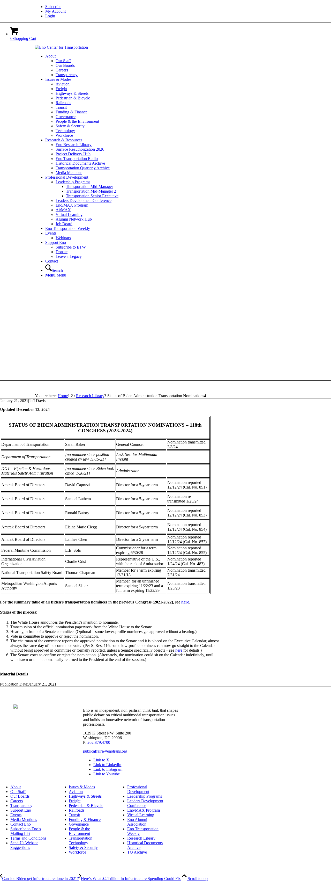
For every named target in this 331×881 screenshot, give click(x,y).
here (185, 602)
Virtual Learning (140, 815)
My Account (55, 11)
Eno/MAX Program (143, 810)
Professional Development (138, 789)
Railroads (76, 810)
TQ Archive (137, 852)
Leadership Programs (144, 796)
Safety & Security (83, 847)
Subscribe (53, 6)
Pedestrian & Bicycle (86, 805)
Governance (79, 824)
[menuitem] (170, 6)
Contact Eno (20, 824)
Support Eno (20, 810)
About (15, 787)
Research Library (141, 838)
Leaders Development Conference (145, 803)
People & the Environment (79, 831)
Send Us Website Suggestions (24, 845)
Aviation (76, 791)
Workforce (77, 852)
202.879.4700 (98, 742)
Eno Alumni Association (137, 821)
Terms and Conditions (28, 838)
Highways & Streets (85, 796)
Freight (74, 801)
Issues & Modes (82, 787)
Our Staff (18, 791)
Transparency (21, 805)
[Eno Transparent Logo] (36, 707)
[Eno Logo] (61, 47)
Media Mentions (23, 819)
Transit (74, 815)
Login (50, 16)
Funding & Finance (85, 819)
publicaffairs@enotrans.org (105, 751)
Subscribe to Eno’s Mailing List (25, 831)
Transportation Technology (80, 840)
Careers (16, 801)
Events (15, 815)
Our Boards (19, 796)
